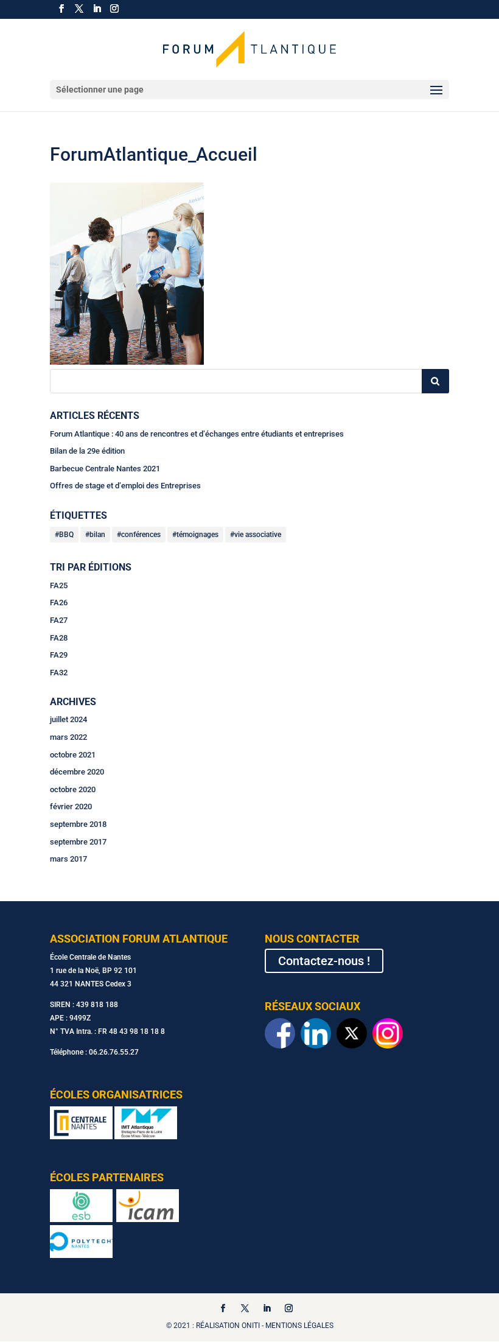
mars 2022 (68, 737)
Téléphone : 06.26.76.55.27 (94, 1052)
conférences (141, 534)
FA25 (59, 585)
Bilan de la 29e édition (87, 450)
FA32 (59, 672)
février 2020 (71, 806)
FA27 (59, 620)
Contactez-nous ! (324, 961)
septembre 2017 (78, 841)
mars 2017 (68, 858)
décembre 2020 (77, 771)
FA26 (59, 602)
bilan (97, 534)
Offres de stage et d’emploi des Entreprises (125, 485)
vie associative (257, 534)
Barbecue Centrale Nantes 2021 (105, 468)
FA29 (59, 654)
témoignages (197, 534)
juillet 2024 (68, 719)
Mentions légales (299, 1325)
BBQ (66, 534)
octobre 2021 (73, 754)
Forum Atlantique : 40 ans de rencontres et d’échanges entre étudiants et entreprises (197, 433)
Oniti (251, 1325)
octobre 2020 (73, 789)
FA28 (59, 637)
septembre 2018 (78, 824)
